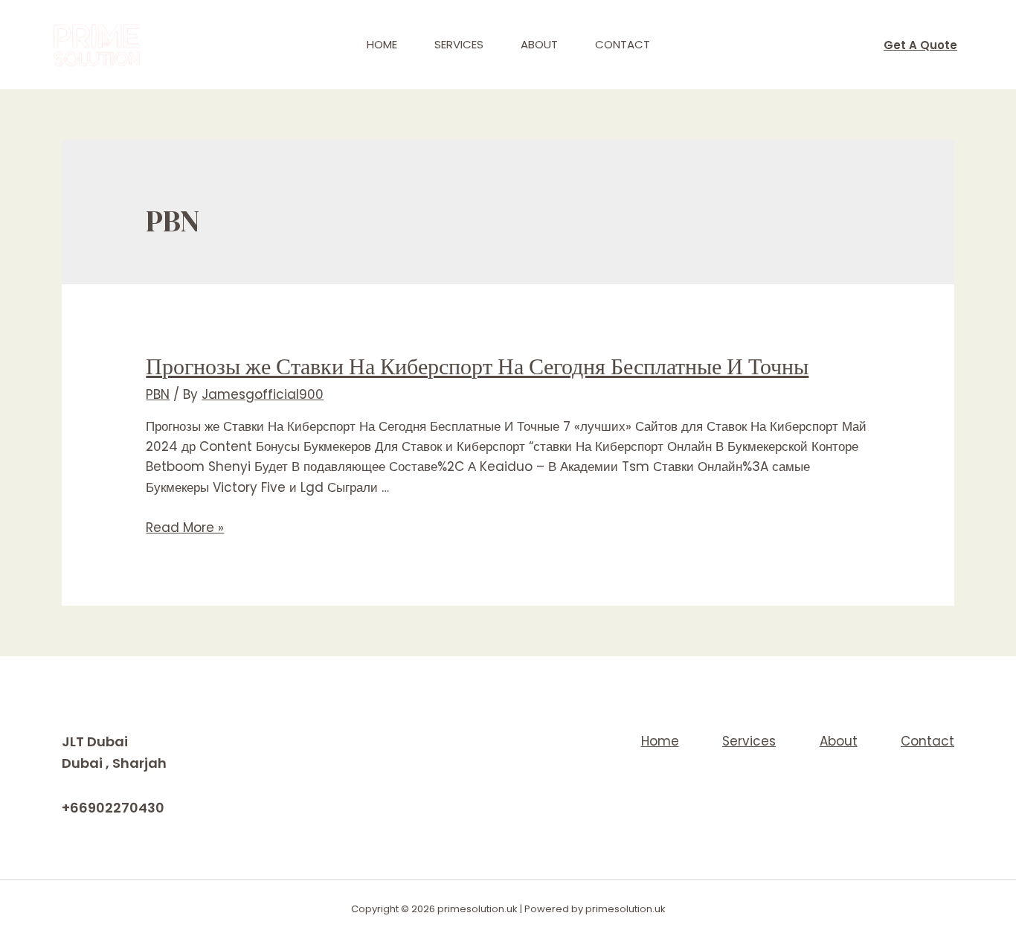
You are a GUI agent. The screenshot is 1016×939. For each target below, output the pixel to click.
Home (382, 44)
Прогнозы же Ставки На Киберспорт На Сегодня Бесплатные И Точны (477, 366)
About (539, 44)
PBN (158, 394)
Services (458, 44)
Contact (622, 44)
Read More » (185, 527)
